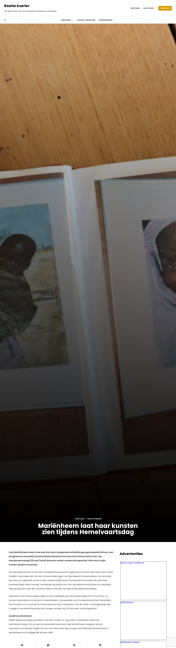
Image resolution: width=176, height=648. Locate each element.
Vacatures (148, 8)
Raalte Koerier (16, 5)
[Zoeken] (5, 20)
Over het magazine (86, 20)
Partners (135, 8)
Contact (165, 8)
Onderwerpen (105, 20)
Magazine (66, 20)
